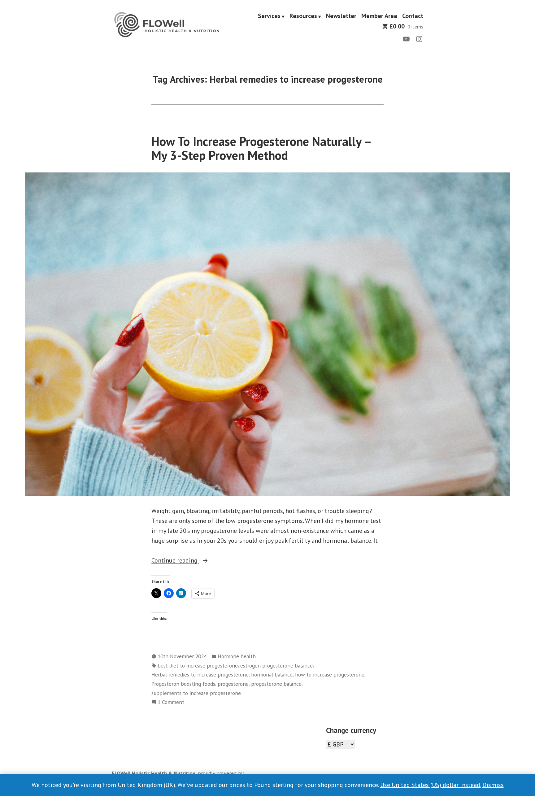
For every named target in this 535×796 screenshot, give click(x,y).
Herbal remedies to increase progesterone (200, 674)
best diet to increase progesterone (198, 665)
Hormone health (237, 656)
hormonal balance (272, 674)
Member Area (379, 16)
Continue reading (192, 560)
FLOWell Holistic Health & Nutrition (153, 773)
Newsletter (341, 16)
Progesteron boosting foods (183, 683)
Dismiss (493, 785)
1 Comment (171, 702)
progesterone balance (276, 683)
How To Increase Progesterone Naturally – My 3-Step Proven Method (261, 148)
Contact (412, 16)
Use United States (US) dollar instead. (430, 785)
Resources (303, 16)
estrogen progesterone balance (276, 665)
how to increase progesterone (329, 674)
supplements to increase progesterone (196, 693)
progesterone (233, 683)
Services (269, 16)
